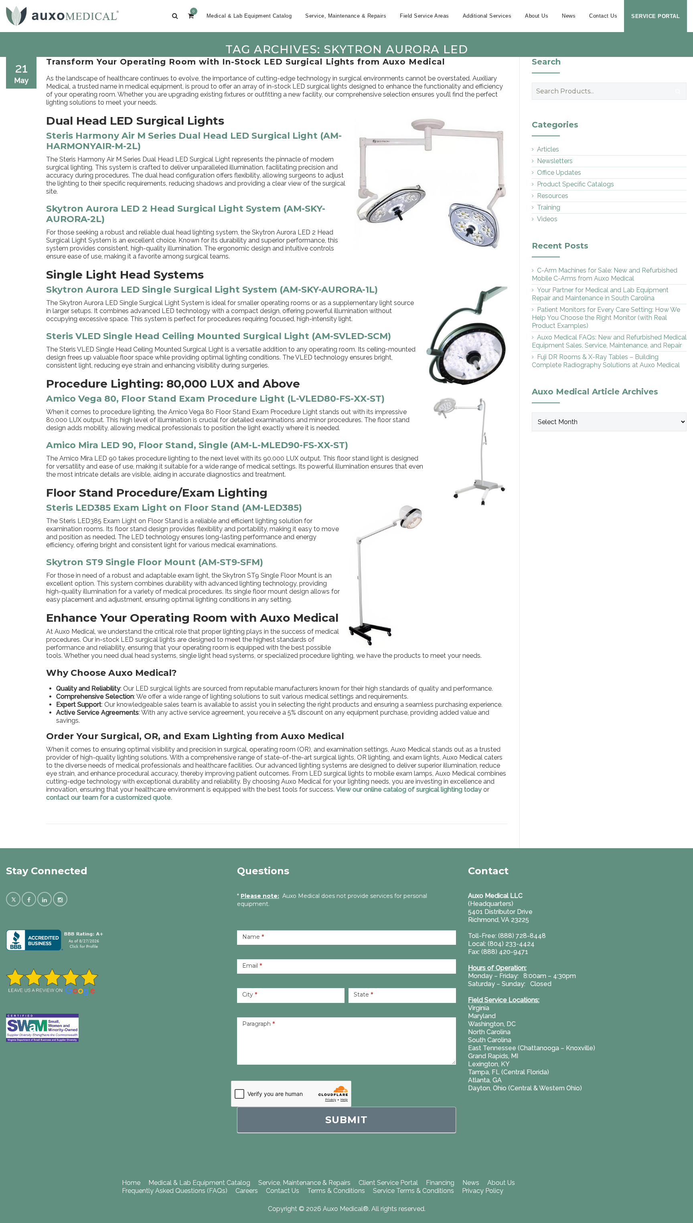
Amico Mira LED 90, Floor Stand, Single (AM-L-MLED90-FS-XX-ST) (197, 445)
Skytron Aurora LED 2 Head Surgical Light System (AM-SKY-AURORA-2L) (185, 213)
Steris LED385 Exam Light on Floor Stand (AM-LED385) (174, 507)
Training (548, 207)
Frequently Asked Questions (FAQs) (174, 1191)
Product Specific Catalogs (575, 184)
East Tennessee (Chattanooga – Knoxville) (531, 1048)
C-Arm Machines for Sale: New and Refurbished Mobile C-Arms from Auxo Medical (604, 274)
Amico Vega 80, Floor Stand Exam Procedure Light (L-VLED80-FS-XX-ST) (215, 398)
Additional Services (487, 16)
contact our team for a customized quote (108, 797)
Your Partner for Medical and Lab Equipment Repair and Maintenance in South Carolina (600, 294)
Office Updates (559, 172)
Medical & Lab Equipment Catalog (249, 16)
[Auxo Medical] (62, 16)
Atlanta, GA (485, 1080)
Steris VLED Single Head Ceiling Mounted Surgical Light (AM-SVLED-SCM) (218, 336)
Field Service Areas (424, 16)
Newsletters (555, 161)
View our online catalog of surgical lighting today (409, 789)
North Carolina (489, 1032)
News (568, 16)
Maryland (482, 1016)
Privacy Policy (482, 1191)
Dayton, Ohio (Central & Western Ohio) (525, 1088)
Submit (346, 1120)
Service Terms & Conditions (413, 1191)
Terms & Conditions (336, 1191)
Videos (547, 219)
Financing (440, 1183)
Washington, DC (492, 1024)
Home (131, 1183)
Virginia (478, 1008)
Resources (552, 196)
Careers (246, 1191)
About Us (536, 16)
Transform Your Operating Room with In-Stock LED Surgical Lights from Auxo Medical (245, 62)
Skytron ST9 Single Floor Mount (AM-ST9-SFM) (154, 562)
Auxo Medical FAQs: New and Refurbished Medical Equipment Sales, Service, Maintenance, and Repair (609, 341)
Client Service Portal (388, 1183)
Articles (548, 149)
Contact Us (603, 16)
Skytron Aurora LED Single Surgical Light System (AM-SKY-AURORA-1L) (212, 289)
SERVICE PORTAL (655, 16)
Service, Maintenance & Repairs (345, 16)
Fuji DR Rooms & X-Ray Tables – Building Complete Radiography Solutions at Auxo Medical (606, 361)
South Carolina (489, 1040)
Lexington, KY (489, 1064)
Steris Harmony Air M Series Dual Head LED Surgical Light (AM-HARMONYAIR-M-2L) (194, 141)
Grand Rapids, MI (493, 1056)
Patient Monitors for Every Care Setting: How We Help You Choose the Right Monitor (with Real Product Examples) (606, 318)
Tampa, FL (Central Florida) (508, 1072)
